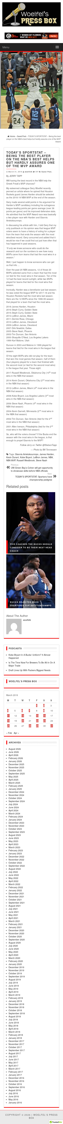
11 (8, 715)
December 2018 (16, 1004)
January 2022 (15, 890)
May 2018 (13, 1025)
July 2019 (13, 982)
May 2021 (13, 914)
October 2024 (15, 798)
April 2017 (13, 1065)
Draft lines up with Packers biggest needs (29, 670)
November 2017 (16, 1044)
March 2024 (14, 813)
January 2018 (15, 1037)
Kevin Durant (12, 457)
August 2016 (15, 1090)
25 (8, 725)
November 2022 (16, 859)
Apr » (16, 732)
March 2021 (14, 921)
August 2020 (15, 942)
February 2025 (16, 785)
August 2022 (15, 868)
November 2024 (16, 795)
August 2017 (15, 1053)
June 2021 (14, 911)
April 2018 (13, 1028)
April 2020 (13, 954)
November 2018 (16, 1007)
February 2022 (16, 887)
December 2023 (16, 822)
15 (37, 715)
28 (30, 725)
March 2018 (14, 1031)
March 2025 (14, 782)
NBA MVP (10, 460)
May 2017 (13, 1062)
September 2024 (17, 801)
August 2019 (15, 979)
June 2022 (14, 874)
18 (8, 720)
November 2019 (16, 970)
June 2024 (14, 807)
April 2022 (13, 881)
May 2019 (13, 988)
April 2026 (13, 755)
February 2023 (16, 850)
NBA (50, 457)
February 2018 (16, 1034)
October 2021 (15, 899)
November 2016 (16, 1080)
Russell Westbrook (26, 460)
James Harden (47, 454)
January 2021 (15, 927)
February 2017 (16, 1071)
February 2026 (16, 758)
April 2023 (13, 844)
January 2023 (15, 853)
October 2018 (15, 1010)
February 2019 (16, 997)
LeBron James (40, 457)
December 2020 (16, 930)
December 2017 (16, 1041)
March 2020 (14, 957)
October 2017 (15, 1047)
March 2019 (14, 994)
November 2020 (16, 933)
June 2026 (14, 751)
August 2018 (15, 1016)
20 (23, 720)
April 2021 (13, 918)
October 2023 (15, 828)
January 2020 (15, 964)
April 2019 (13, 991)
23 (44, 720)
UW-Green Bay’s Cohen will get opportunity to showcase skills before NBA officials (32, 467)
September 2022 (17, 865)
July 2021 (13, 908)
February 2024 (16, 816)
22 (37, 720)
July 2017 (13, 1056)
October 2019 (15, 973)
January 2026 (15, 761)
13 (23, 715)
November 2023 (16, 825)
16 (44, 715)
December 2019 (16, 967)
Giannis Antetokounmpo (26, 454)
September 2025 (17, 773)
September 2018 (17, 1013)
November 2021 (16, 896)
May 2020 (13, 951)
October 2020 (15, 936)
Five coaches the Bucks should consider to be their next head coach (31, 547)
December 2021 (16, 893)
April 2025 (13, 779)
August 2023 (15, 835)
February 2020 (16, 961)
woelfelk (28, 171)
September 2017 (17, 1050)
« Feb (9, 732)
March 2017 (14, 1068)
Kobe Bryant (26, 457)
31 (51, 725)
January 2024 (15, 819)
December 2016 (16, 1077)
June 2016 (14, 1096)
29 (37, 725)
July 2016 (13, 1093)
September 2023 (17, 831)
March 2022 (14, 884)
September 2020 (17, 939)
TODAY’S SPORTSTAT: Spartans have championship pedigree (33, 476)
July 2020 (13, 945)
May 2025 (13, 776)
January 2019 (15, 1001)
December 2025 (16, 764)
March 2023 (14, 847)
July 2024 (13, 804)
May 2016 (13, 1099)
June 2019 (14, 985)
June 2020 (14, 948)
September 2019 (17, 976)
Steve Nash (41, 460)
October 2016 (15, 1084)
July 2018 (13, 1019)
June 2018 (14, 1022)
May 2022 (13, 878)
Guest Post (46, 171)
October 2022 (15, 862)
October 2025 (15, 770)
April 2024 (13, 810)
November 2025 (16, 767)
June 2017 (14, 1059)
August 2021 (15, 905)
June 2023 (14, 838)
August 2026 (15, 748)
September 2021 (17, 902)
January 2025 (15, 788)
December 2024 (16, 791)
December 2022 (16, 856)
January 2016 (15, 1102)
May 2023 (13, 841)
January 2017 (15, 1074)
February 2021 (16, 924)
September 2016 (17, 1087)
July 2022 (13, 871)
